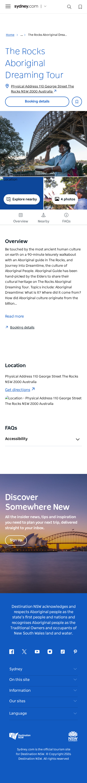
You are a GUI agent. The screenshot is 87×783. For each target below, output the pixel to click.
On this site (19, 680)
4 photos (68, 199)
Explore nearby (24, 199)
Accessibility (16, 439)
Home (10, 34)
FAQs (66, 221)
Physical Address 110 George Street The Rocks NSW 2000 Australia (42, 89)
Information (20, 691)
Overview (20, 221)
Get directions (17, 390)
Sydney (15, 669)
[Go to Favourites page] (80, 6)
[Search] (69, 7)
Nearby (43, 221)
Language (18, 713)
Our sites (17, 701)
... (22, 34)
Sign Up (16, 540)
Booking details (37, 101)
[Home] (26, 6)
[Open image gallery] (43, 143)
